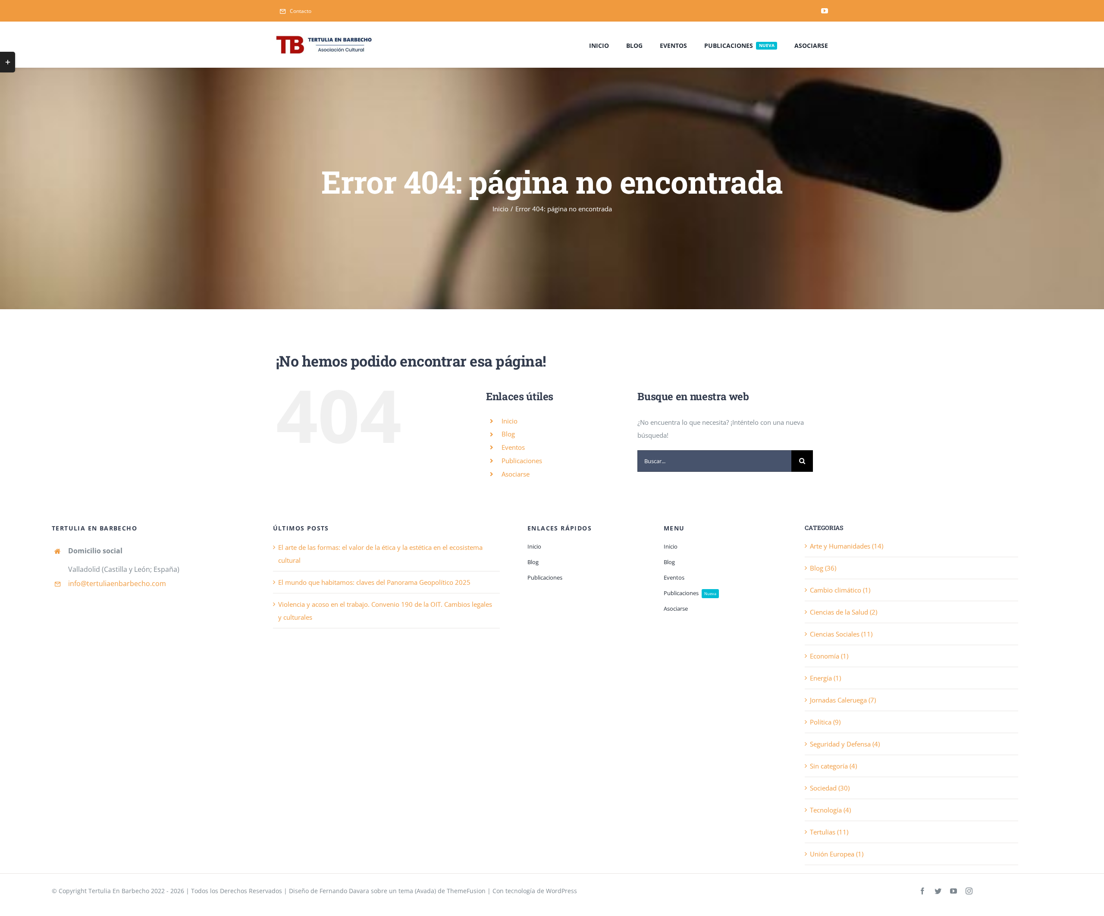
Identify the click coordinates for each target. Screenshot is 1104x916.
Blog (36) (823, 568)
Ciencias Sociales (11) (841, 634)
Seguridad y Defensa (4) (845, 744)
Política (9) (825, 722)
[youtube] (824, 10)
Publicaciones (522, 460)
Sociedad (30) (830, 788)
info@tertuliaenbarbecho (109, 583)
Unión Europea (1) (836, 854)
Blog (508, 434)
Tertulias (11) (829, 832)
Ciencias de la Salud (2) (843, 612)
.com (158, 583)
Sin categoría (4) (833, 766)
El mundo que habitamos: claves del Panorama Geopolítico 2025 (374, 582)
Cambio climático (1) (840, 590)
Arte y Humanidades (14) (846, 546)
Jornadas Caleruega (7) (843, 700)
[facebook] (922, 891)
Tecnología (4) (830, 810)
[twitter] (938, 891)
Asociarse (516, 474)
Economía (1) (829, 656)
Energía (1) (825, 678)
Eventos (513, 447)
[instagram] (969, 891)
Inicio (510, 421)
